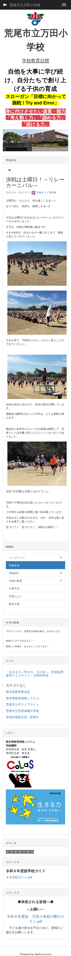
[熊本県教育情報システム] (20, 771)
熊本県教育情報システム (22, 698)
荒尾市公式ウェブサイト (22, 704)
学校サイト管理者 (46, 192)
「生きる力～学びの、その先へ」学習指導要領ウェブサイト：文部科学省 (34, 673)
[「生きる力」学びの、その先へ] (35, 806)
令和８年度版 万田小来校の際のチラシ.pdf (35, 919)
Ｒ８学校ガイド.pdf (19, 877)
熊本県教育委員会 (18, 692)
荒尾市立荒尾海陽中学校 (22, 711)
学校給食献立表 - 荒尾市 (22, 717)
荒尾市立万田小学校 (25, 4)
